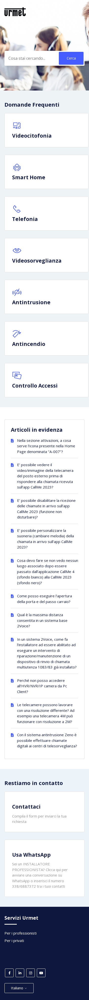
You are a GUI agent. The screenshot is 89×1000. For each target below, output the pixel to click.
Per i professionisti (20, 933)
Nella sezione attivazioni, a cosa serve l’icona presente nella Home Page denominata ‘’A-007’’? (46, 446)
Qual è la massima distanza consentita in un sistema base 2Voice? (42, 620)
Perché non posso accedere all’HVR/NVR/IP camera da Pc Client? (42, 686)
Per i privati (14, 940)
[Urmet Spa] (15, 14)
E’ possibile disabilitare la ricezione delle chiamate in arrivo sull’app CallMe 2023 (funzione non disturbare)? (46, 509)
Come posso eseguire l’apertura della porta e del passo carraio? (44, 598)
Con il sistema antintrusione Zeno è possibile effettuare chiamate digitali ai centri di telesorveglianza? (47, 740)
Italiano (17, 987)
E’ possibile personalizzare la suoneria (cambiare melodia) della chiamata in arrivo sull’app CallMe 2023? (45, 539)
